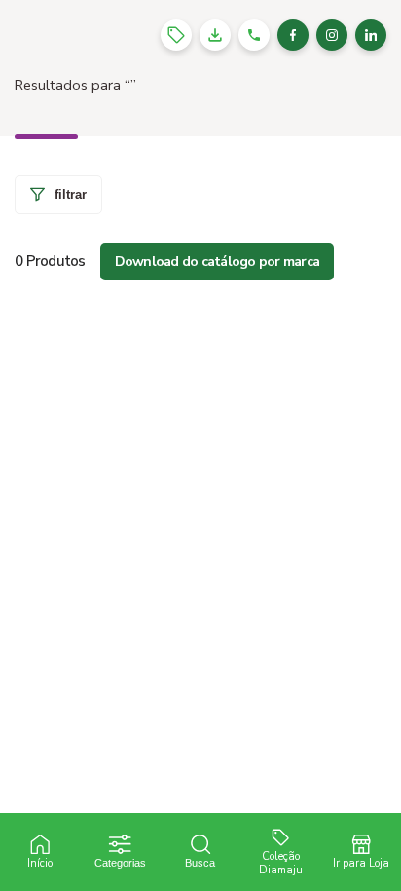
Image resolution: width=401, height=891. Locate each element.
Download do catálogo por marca (217, 261)
